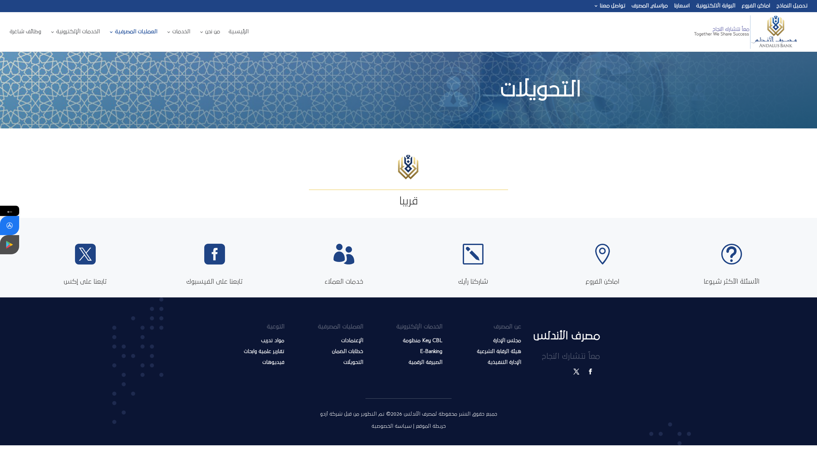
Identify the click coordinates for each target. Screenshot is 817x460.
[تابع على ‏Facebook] (590, 371)
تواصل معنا (612, 6)
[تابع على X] (576, 371)
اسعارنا (682, 6)
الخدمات (181, 32)
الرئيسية (239, 32)
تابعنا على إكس (85, 282)
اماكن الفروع (756, 6)
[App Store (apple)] (9, 225)
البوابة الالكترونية (715, 6)
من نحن (212, 32)
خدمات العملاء (344, 282)
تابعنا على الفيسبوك (214, 282)
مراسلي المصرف (650, 6)
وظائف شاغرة (25, 32)
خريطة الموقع (430, 426)
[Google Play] (9, 244)
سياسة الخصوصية (391, 426)
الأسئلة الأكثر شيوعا (732, 282)
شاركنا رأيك (473, 282)
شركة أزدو (332, 414)
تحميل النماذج (791, 6)
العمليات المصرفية (136, 32)
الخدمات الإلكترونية (78, 32)
